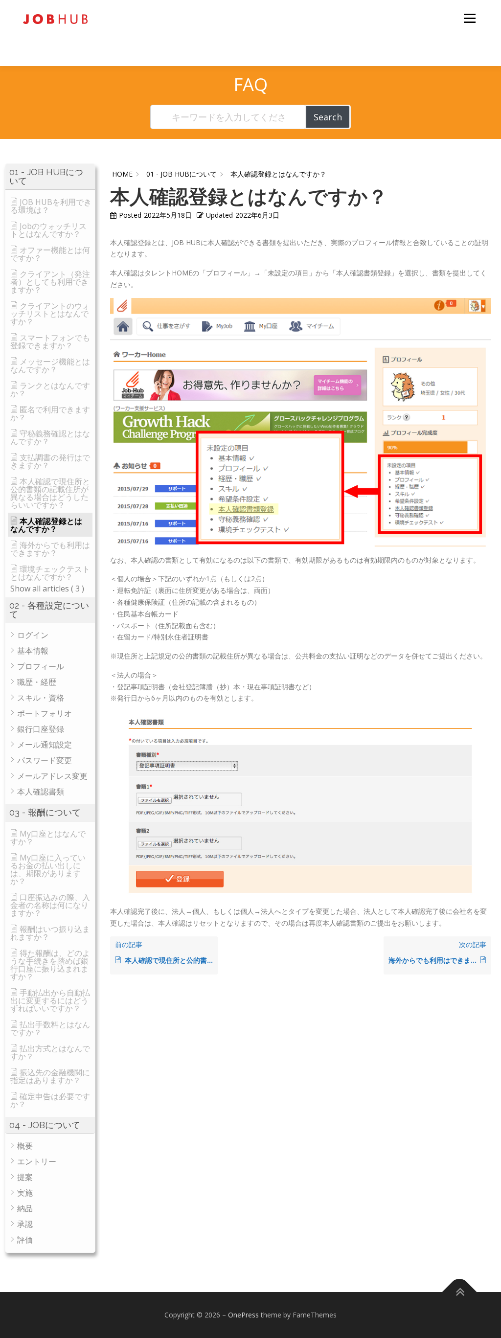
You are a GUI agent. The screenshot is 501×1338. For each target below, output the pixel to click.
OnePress (243, 1314)
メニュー (469, 18)
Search (328, 117)
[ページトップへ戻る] (459, 1292)
